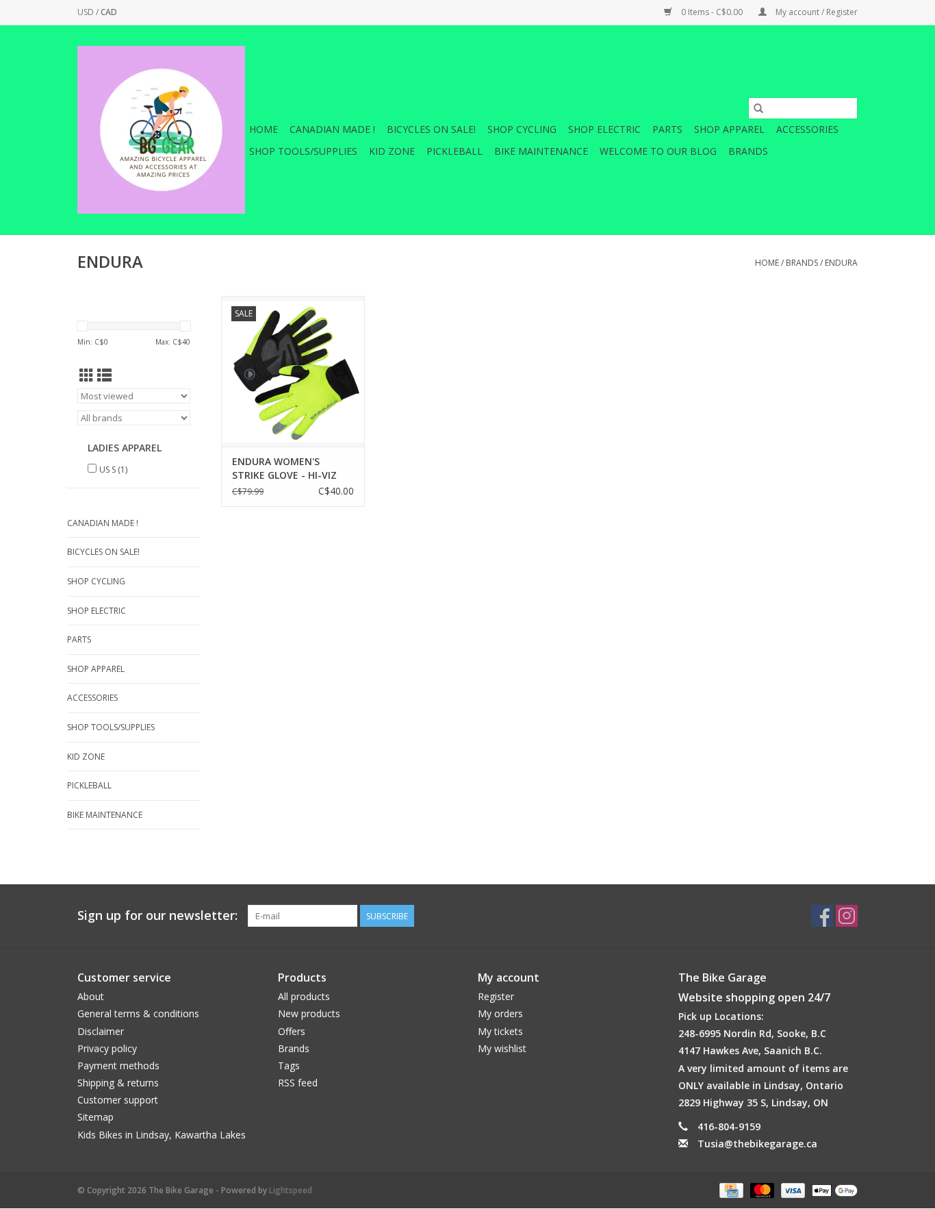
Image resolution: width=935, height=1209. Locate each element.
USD (86, 12)
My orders (500, 1013)
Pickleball (454, 151)
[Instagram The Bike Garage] (847, 916)
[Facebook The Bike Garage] (822, 916)
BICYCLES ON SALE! (431, 129)
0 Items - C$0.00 (712, 12)
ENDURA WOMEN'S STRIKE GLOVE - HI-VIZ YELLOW (284, 468)
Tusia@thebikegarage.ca (757, 1143)
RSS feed (298, 1082)
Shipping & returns (118, 1082)
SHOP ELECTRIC (604, 129)
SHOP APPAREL (729, 129)
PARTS (667, 129)
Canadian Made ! (332, 129)
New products (309, 1013)
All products (304, 996)
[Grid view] (86, 375)
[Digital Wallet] (832, 1190)
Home (263, 129)
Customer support (117, 1099)
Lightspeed (290, 1190)
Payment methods (118, 1065)
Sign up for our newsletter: (157, 915)
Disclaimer (100, 1031)
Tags (289, 1065)
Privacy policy (107, 1048)
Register (496, 996)
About (90, 996)
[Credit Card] (730, 1190)
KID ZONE (392, 151)
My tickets (500, 1031)
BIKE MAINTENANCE (541, 151)
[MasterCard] (760, 1190)
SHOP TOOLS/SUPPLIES (303, 151)
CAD (109, 12)
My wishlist (502, 1048)
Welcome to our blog (658, 151)
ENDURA (841, 263)
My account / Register (815, 12)
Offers (291, 1031)
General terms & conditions (138, 1013)
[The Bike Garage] (161, 130)
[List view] (104, 375)
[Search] (758, 108)
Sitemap (95, 1116)
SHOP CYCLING (521, 129)
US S (113, 469)
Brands (748, 151)
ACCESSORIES (807, 129)
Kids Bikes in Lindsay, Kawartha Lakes (161, 1134)
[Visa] (791, 1190)
